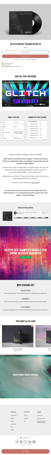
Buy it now (25, 56)
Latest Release (14, 415)
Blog (12, 427)
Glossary (12, 429)
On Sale (12, 421)
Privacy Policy (40, 415)
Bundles (12, 418)
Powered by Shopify (29, 444)
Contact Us (26, 418)
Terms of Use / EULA (41, 418)
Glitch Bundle (35, 182)
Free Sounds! (13, 424)
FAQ (25, 378)
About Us (26, 415)
